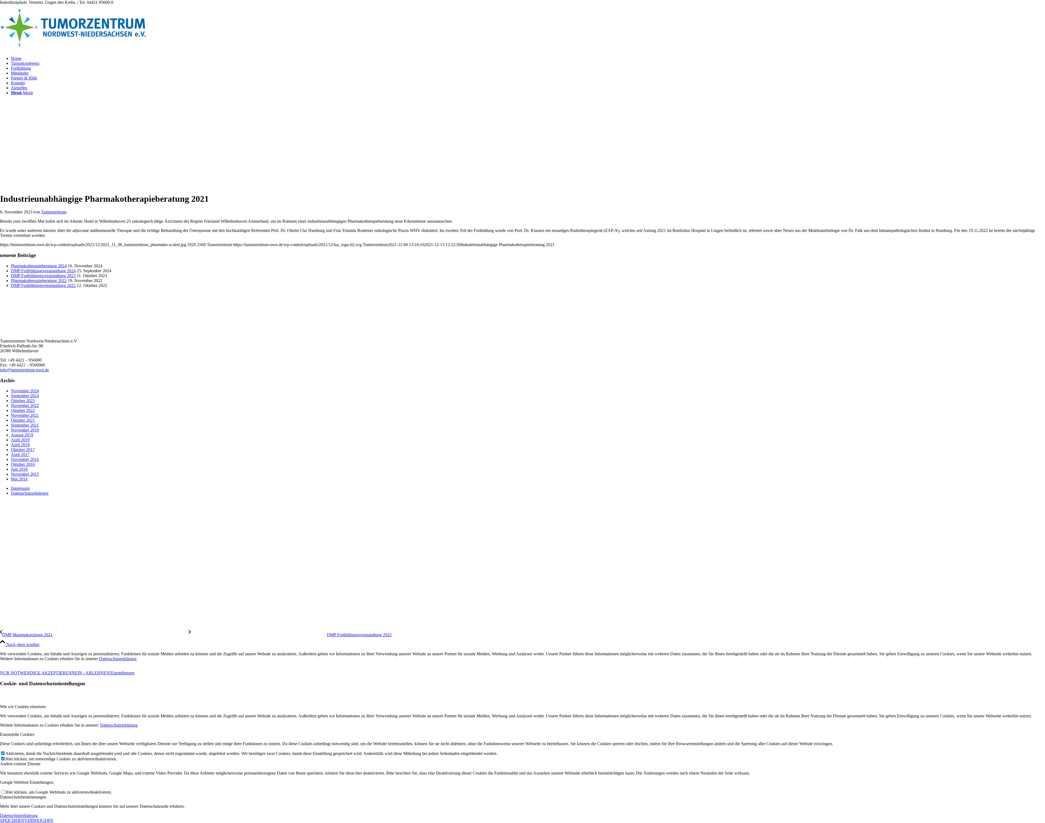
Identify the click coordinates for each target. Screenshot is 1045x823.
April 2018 (20, 444)
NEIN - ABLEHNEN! (91, 673)
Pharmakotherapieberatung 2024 (39, 266)
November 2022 (25, 405)
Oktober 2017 (23, 449)
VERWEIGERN (38, 820)
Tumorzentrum (53, 212)
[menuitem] (528, 58)
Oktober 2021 (23, 420)
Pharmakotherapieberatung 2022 (39, 280)
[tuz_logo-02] (73, 49)
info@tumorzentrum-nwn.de (24, 370)
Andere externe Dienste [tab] (20, 763)
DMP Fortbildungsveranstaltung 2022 (43, 285)
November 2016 (25, 459)
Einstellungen (122, 673)
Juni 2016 (19, 469)
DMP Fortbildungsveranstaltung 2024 (43, 270)
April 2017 (20, 454)
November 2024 (25, 390)
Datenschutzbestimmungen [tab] (23, 797)
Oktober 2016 (23, 464)
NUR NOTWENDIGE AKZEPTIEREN (36, 673)
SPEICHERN (12, 820)
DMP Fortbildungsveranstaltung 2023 (43, 275)
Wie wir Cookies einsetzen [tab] (23, 706)
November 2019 (25, 430)
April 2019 (20, 439)
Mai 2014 (19, 479)
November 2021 (25, 415)
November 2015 (25, 474)
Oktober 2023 (23, 400)
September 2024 (25, 395)
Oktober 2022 (23, 410)
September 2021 (25, 425)
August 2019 (22, 435)
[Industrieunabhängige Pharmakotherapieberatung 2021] (115, 185)
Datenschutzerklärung (118, 658)
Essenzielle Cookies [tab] (17, 734)
